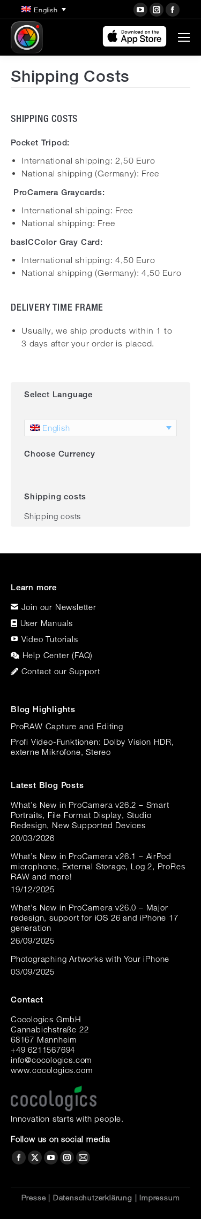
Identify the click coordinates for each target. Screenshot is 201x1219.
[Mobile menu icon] (183, 37)
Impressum (159, 1197)
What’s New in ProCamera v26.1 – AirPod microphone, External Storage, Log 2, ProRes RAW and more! (98, 866)
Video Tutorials (49, 639)
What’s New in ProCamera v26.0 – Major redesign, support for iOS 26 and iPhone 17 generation (94, 917)
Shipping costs (52, 516)
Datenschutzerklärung (92, 1197)
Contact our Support (60, 671)
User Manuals (46, 623)
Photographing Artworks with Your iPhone (90, 958)
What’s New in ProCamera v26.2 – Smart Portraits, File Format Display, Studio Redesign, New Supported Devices (90, 815)
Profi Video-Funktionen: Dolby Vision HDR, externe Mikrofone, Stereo (92, 747)
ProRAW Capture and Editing (67, 726)
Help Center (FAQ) (58, 655)
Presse (33, 1197)
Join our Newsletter (58, 607)
